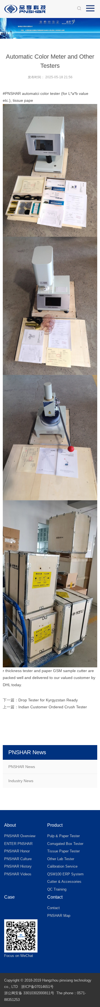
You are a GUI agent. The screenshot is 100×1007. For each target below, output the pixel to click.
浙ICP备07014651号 (37, 987)
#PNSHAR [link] (12, 93)
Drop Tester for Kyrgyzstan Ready (48, 700)
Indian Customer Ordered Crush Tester (52, 707)
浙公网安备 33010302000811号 (29, 993)
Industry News (20, 781)
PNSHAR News (21, 766)
